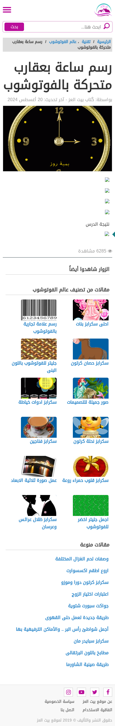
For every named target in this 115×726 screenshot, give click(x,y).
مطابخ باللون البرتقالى (87, 652)
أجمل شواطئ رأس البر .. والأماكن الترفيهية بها (62, 629)
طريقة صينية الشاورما (87, 664)
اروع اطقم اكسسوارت (87, 570)
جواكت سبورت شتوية (88, 605)
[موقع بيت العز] (101, 10)
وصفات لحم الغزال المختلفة (82, 558)
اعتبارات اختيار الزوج (90, 594)
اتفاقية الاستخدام (97, 709)
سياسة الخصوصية (59, 701)
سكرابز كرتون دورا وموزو (85, 582)
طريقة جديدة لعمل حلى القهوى (77, 617)
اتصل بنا (67, 709)
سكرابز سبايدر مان (91, 641)
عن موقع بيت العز (97, 701)
